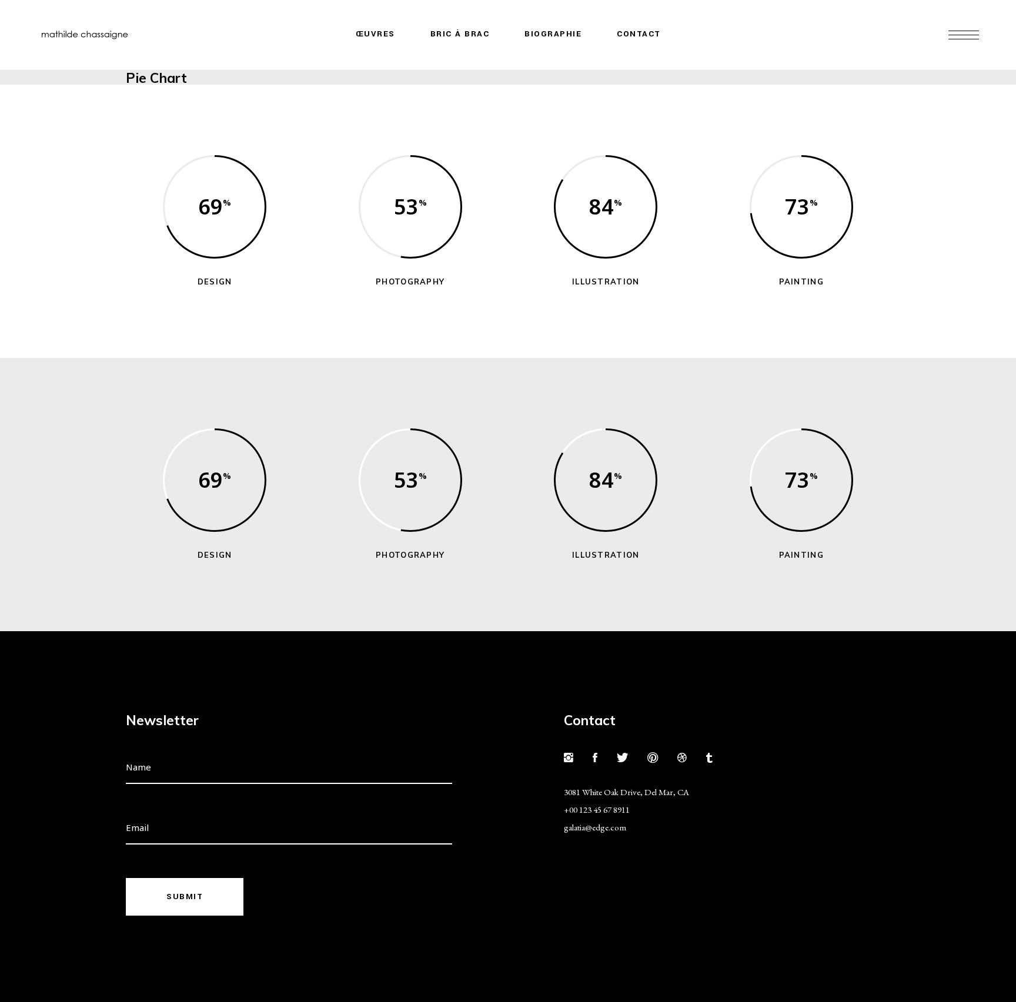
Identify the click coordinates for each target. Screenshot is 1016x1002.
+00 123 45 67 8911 (597, 809)
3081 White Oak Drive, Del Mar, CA (626, 791)
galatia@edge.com (595, 827)
